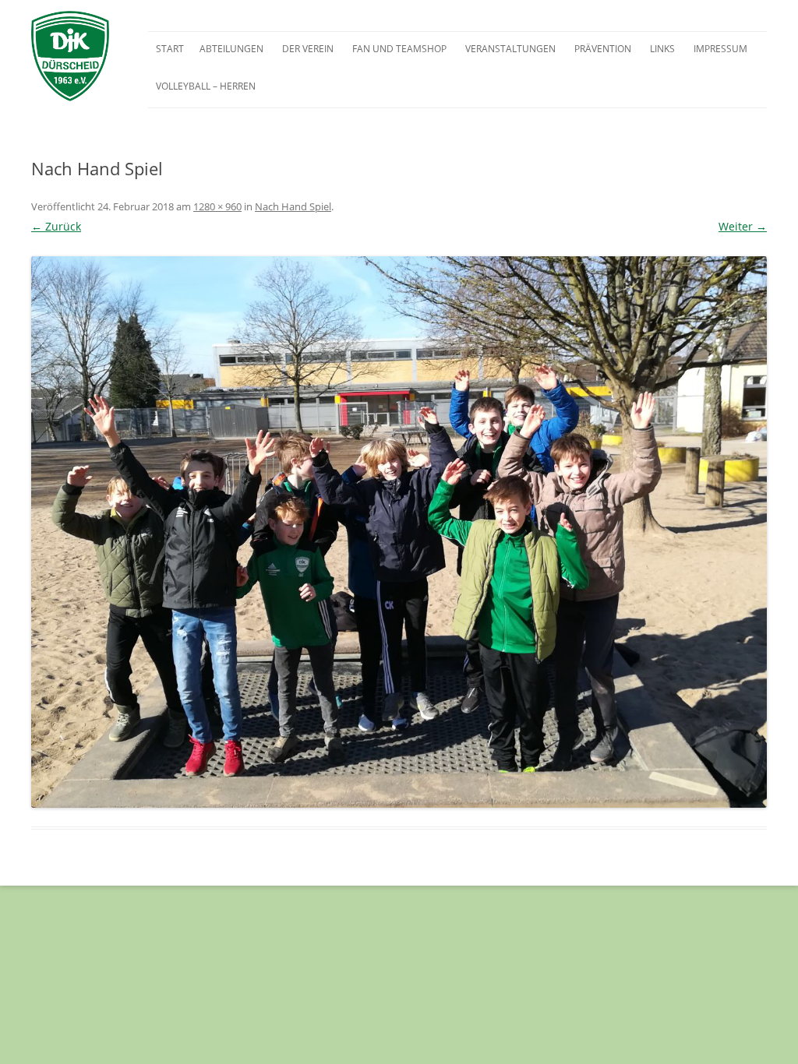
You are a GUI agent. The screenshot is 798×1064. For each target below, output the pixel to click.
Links (662, 48)
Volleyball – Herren (206, 86)
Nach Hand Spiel (293, 206)
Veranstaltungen (510, 48)
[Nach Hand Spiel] (399, 532)
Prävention (602, 48)
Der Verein (308, 48)
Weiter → (743, 226)
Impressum (720, 48)
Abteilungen (231, 48)
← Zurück (56, 226)
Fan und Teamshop (399, 48)
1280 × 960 (217, 206)
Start (170, 48)
